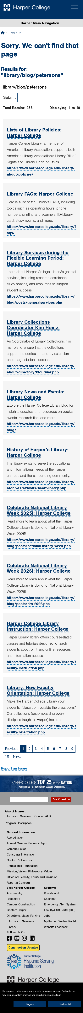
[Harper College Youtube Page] (16, 939)
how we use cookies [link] (12, 995)
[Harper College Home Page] (3, 33)
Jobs (47, 916)
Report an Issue (14, 768)
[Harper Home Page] (33, 979)
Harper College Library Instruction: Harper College (38, 626)
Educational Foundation (22, 866)
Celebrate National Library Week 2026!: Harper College (38, 568)
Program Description (18, 823)
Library (11, 927)
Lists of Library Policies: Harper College (34, 132)
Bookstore (13, 899)
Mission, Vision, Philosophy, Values (30, 871)
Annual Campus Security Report (27, 843)
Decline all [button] (65, 1004)
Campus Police (16, 849)
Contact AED (42, 816)
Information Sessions (20, 921)
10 (7, 756)
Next (16, 756)
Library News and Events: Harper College (35, 394)
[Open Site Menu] (70, 7)
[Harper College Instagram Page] (24, 939)
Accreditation (15, 838)
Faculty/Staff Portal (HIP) (59, 910)
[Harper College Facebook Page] (9, 939)
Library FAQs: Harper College (40, 194)
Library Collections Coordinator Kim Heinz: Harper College (33, 327)
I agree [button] (30, 1004)
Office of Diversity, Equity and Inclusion (32, 877)
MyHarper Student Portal (60, 921)
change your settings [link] (50, 995)
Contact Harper (16, 910)
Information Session (17, 816)
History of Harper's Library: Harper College (38, 452)
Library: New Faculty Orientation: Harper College (38, 690)
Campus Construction (21, 904)
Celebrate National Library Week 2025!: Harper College (38, 510)
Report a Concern (18, 883)
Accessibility (15, 893)
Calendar (50, 899)
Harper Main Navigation (40, 23)
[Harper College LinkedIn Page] (32, 939)
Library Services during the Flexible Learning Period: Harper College (38, 258)
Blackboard (51, 893)
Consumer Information (21, 854)
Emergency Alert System (59, 904)
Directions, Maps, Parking (23, 916)
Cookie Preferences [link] (19, 860)
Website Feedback (56, 927)
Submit (9, 97)
